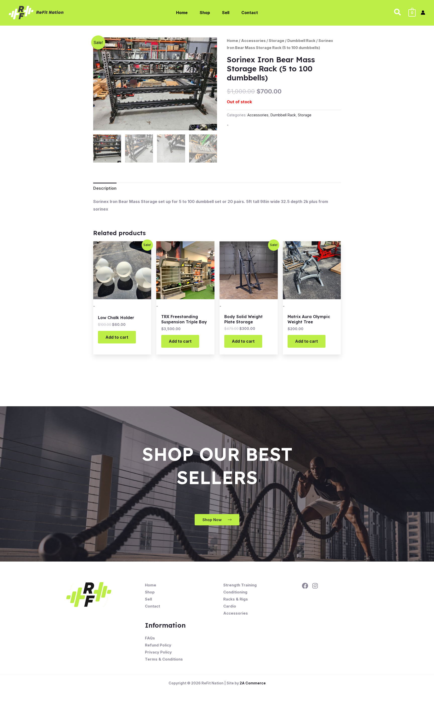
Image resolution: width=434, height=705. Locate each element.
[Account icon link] (423, 12)
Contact (152, 606)
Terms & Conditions (164, 659)
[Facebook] (305, 586)
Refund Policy (158, 645)
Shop (150, 592)
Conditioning (235, 592)
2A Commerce (253, 683)
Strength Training (240, 585)
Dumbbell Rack (301, 40)
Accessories (253, 40)
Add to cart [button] (116, 337)
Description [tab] (105, 188)
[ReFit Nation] (37, 12)
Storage (276, 40)
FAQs (150, 638)
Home (232, 40)
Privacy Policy (158, 652)
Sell (148, 599)
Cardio (229, 606)
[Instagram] (315, 586)
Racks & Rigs (235, 599)
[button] (397, 13)
